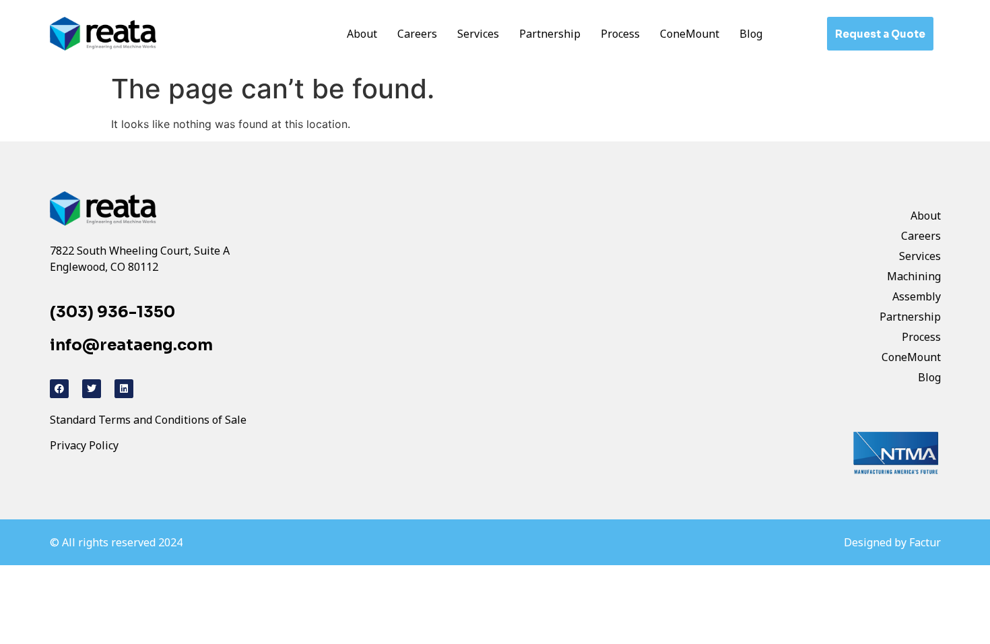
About (362, 33)
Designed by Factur (892, 542)
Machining (914, 276)
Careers (417, 33)
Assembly (916, 296)
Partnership (550, 33)
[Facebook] (59, 388)
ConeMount (689, 33)
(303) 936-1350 (112, 312)
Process (620, 33)
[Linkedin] (123, 388)
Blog (750, 33)
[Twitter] (91, 388)
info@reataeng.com (131, 345)
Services (478, 33)
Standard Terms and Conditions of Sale (148, 419)
